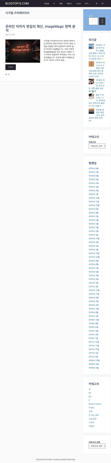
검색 (90, 16)
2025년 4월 (94, 224)
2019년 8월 (93, 312)
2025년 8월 (93, 213)
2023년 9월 (94, 261)
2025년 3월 (94, 227)
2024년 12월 (94, 238)
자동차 (91, 426)
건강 (90, 411)
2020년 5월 (94, 301)
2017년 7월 (93, 353)
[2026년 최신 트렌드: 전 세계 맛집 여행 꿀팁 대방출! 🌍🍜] (91, 82)
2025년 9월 (94, 209)
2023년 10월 (94, 257)
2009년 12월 (94, 360)
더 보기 (10, 67)
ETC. (87, 3)
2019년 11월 (94, 309)
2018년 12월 (94, 320)
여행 (60, 3)
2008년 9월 (94, 364)
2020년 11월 (94, 294)
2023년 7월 (94, 268)
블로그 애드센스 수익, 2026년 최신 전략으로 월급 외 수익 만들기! (97, 100)
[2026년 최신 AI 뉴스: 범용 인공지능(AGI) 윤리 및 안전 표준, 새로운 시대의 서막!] (91, 64)
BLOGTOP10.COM (17, 3)
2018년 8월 (93, 323)
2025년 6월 (94, 220)
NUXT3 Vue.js (95, 404)
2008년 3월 (94, 368)
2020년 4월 (94, 305)
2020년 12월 (94, 290)
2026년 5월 (94, 179)
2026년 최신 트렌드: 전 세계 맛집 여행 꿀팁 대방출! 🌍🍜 (97, 85)
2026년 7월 (94, 172)
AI (96, 3)
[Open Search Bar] (103, 3)
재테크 (69, 3)
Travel (91, 408)
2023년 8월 (94, 264)
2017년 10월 (94, 349)
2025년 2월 (93, 231)
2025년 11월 (94, 201)
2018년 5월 (93, 331)
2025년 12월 (94, 198)
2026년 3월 (94, 187)
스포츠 (78, 3)
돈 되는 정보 (94, 415)
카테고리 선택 (94, 442)
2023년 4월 (94, 275)
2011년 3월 (93, 357)
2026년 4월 (94, 183)
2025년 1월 (93, 235)
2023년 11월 (94, 253)
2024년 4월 (94, 242)
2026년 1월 (93, 194)
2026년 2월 (94, 190)
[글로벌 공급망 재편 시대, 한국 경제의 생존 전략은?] (91, 111)
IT (54, 3)
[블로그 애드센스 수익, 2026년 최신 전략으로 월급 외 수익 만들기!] (91, 97)
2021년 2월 (93, 286)
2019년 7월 (93, 316)
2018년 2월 (93, 334)
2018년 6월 (93, 327)
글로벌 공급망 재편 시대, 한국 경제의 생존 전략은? (96, 115)
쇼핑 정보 (93, 419)
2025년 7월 (93, 216)
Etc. (90, 396)
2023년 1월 (93, 283)
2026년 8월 (94, 168)
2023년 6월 (94, 272)
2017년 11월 (94, 346)
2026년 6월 (94, 176)
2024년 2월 (94, 246)
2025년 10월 (94, 205)
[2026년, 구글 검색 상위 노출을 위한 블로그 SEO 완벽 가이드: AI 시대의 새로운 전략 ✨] (91, 47)
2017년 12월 (94, 342)
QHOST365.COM (68, 459)
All (90, 393)
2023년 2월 (94, 279)
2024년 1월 (93, 249)
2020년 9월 (94, 298)
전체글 (46, 3)
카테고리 (92, 142)
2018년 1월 (93, 338)
